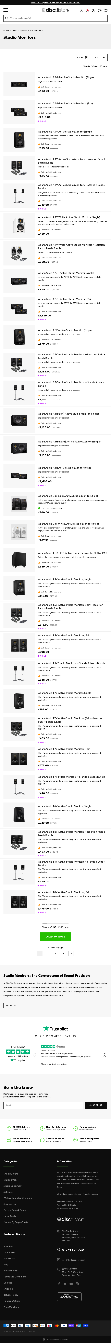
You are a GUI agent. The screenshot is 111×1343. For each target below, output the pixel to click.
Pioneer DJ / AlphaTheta (15, 1222)
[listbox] (100, 57)
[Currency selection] (87, 10)
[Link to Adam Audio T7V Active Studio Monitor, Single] (19, 701)
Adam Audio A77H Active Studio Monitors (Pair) (65, 299)
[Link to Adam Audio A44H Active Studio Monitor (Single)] (19, 84)
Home (6, 30)
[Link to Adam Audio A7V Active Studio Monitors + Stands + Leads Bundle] (19, 393)
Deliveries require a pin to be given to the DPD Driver (55, 2)
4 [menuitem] (64, 954)
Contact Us (9, 1252)
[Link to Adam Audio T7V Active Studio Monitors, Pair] (19, 759)
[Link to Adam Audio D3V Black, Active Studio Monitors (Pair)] (19, 504)
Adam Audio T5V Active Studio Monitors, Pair (64, 635)
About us (8, 1246)
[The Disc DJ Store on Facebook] (59, 1284)
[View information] (81, 10)
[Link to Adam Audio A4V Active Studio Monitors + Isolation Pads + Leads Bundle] (19, 168)
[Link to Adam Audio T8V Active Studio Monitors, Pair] (19, 902)
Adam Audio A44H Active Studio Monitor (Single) (66, 77)
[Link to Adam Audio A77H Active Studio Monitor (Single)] (19, 281)
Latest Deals (9, 1216)
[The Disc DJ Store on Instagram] (77, 1284)
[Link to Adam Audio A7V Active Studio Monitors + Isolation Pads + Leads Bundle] (19, 365)
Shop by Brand (10, 1174)
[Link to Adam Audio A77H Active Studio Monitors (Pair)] (19, 309)
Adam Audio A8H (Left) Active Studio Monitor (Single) (68, 414)
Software (8, 1192)
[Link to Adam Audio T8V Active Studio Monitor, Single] (19, 815)
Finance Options (11, 1301)
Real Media (64, 1339)
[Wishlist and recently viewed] (99, 10)
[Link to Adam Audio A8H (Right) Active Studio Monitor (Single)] (19, 448)
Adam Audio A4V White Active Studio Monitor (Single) (69, 217)
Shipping (8, 1289)
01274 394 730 (55, 1141)
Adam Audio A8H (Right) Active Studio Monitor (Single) (69, 441)
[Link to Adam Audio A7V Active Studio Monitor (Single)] (19, 337)
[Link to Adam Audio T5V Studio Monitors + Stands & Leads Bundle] (19, 673)
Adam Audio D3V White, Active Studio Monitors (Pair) (68, 524)
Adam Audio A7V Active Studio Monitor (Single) (65, 330)
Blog (5, 1264)
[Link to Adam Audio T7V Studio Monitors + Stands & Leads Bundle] (19, 787)
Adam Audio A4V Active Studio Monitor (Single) (65, 132)
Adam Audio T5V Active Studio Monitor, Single (64, 579)
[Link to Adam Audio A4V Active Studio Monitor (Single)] (19, 140)
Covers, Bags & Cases (14, 1210)
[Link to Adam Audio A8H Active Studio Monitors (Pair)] (19, 476)
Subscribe (96, 1105)
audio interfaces (37, 996)
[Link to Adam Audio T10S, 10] (19, 560)
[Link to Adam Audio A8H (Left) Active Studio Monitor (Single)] (19, 420)
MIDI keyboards (56, 996)
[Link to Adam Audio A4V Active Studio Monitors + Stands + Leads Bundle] (19, 195)
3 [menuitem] (56, 954)
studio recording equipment (74, 991)
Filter (80, 57)
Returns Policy (10, 1295)
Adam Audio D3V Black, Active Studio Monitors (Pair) (68, 496)
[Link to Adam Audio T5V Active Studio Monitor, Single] (19, 588)
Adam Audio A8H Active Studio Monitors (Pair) (64, 468)
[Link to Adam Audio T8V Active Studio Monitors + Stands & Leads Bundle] (19, 872)
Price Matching (11, 1307)
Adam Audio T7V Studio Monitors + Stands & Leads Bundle (71, 777)
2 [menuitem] (48, 954)
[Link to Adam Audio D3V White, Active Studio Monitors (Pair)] (19, 532)
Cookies (7, 1283)
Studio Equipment (19, 30)
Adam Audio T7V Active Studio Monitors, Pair (64, 749)
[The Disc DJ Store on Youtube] (71, 1284)
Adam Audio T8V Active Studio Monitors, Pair (64, 892)
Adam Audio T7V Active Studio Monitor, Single (64, 693)
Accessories (9, 1204)
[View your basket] (106, 10)
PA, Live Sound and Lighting (17, 1198)
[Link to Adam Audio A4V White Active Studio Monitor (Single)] (19, 225)
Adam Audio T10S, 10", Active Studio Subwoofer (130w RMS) (72, 553)
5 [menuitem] (72, 954)
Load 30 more (55, 937)
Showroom (9, 1258)
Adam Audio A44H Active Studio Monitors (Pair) (65, 103)
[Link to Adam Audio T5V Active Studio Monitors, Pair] (19, 645)
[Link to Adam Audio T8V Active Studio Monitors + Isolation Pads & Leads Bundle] (19, 842)
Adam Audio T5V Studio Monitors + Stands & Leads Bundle (71, 663)
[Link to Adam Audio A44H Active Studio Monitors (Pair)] (19, 112)
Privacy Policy (10, 1271)
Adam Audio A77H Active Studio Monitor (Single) (66, 273)
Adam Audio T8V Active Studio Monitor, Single (64, 806)
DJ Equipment (10, 1180)
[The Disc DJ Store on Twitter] (65, 1284)
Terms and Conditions (14, 1277)
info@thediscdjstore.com (73, 1260)
